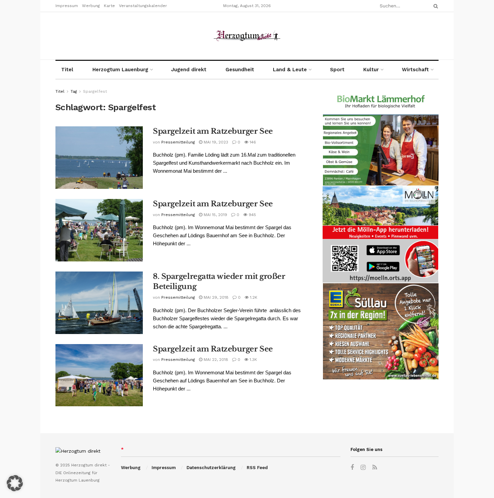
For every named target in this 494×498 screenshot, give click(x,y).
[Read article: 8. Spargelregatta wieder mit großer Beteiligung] (99, 303)
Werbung (91, 5)
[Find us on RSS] (374, 467)
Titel (67, 70)
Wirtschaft (415, 70)
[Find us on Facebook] (352, 467)
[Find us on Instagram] (363, 467)
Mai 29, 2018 (215, 297)
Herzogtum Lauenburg (120, 70)
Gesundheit (239, 70)
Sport (337, 70)
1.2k (253, 297)
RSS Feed (257, 467)
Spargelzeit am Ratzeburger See (213, 131)
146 (252, 142)
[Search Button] (434, 6)
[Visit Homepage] (247, 36)
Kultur (371, 70)
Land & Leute (290, 70)
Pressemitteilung (178, 142)
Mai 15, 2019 (214, 214)
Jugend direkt (188, 70)
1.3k (252, 359)
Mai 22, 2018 (215, 359)
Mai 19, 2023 (215, 142)
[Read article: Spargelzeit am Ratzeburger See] (99, 157)
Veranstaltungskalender (143, 5)
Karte (109, 5)
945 (251, 214)
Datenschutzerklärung (211, 467)
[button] (15, 483)
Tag (74, 91)
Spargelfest (95, 91)
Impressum (66, 5)
